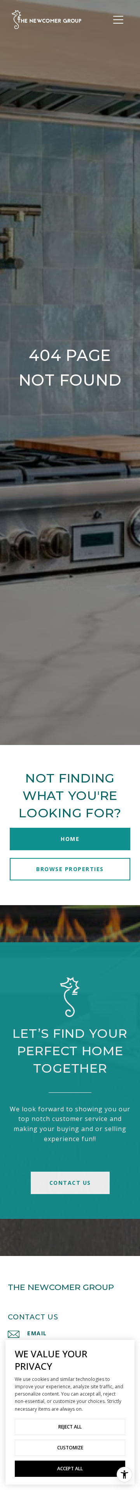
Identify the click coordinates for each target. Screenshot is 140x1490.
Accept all (70, 1468)
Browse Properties (70, 869)
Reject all (70, 1426)
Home (70, 838)
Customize (70, 1447)
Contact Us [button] (70, 1182)
